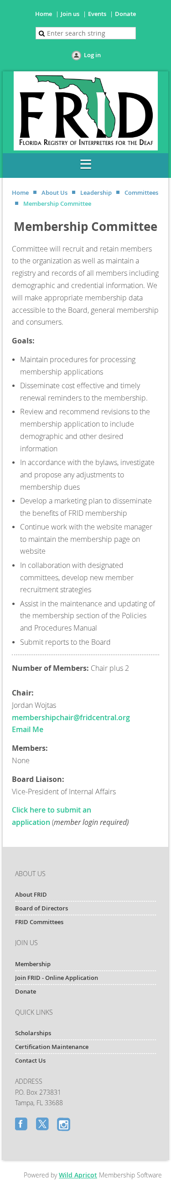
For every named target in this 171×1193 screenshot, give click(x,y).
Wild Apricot (78, 1175)
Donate (125, 14)
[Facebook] (22, 1125)
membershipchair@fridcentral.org (71, 717)
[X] (43, 1125)
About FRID (31, 894)
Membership (33, 964)
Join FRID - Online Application (56, 978)
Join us (70, 14)
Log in (92, 55)
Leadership (96, 192)
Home (43, 14)
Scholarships (33, 1033)
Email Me (27, 729)
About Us (54, 192)
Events (97, 14)
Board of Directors (41, 908)
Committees (141, 192)
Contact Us (30, 1060)
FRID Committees (39, 922)
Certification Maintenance (51, 1047)
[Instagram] (64, 1125)
